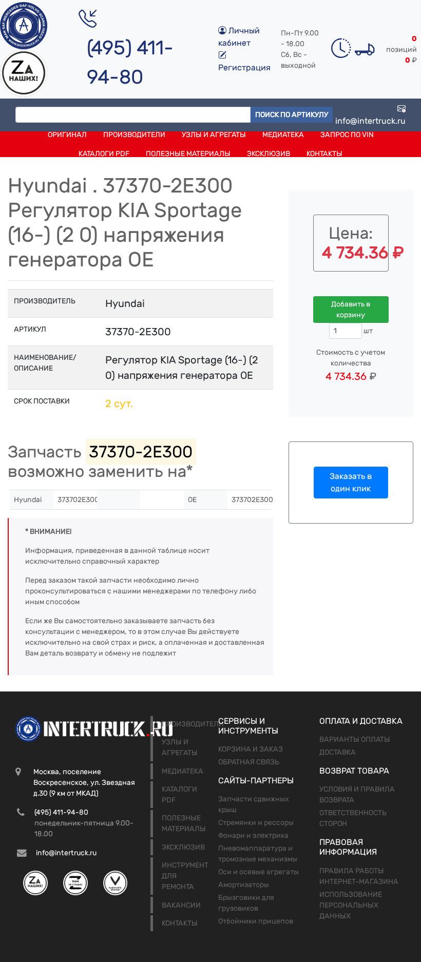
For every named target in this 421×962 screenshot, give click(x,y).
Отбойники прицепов (255, 921)
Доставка (337, 752)
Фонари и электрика (253, 835)
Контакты (324, 153)
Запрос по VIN (347, 134)
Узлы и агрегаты (214, 134)
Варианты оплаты (354, 739)
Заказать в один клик (351, 482)
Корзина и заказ (250, 749)
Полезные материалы (188, 153)
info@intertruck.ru (370, 121)
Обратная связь (248, 762)
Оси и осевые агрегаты (258, 872)
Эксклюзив (268, 153)
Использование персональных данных (350, 905)
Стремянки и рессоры (256, 822)
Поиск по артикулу (291, 114)
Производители (134, 134)
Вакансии (181, 905)
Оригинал (67, 134)
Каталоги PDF (104, 153)
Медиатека (283, 134)
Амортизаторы (243, 884)
